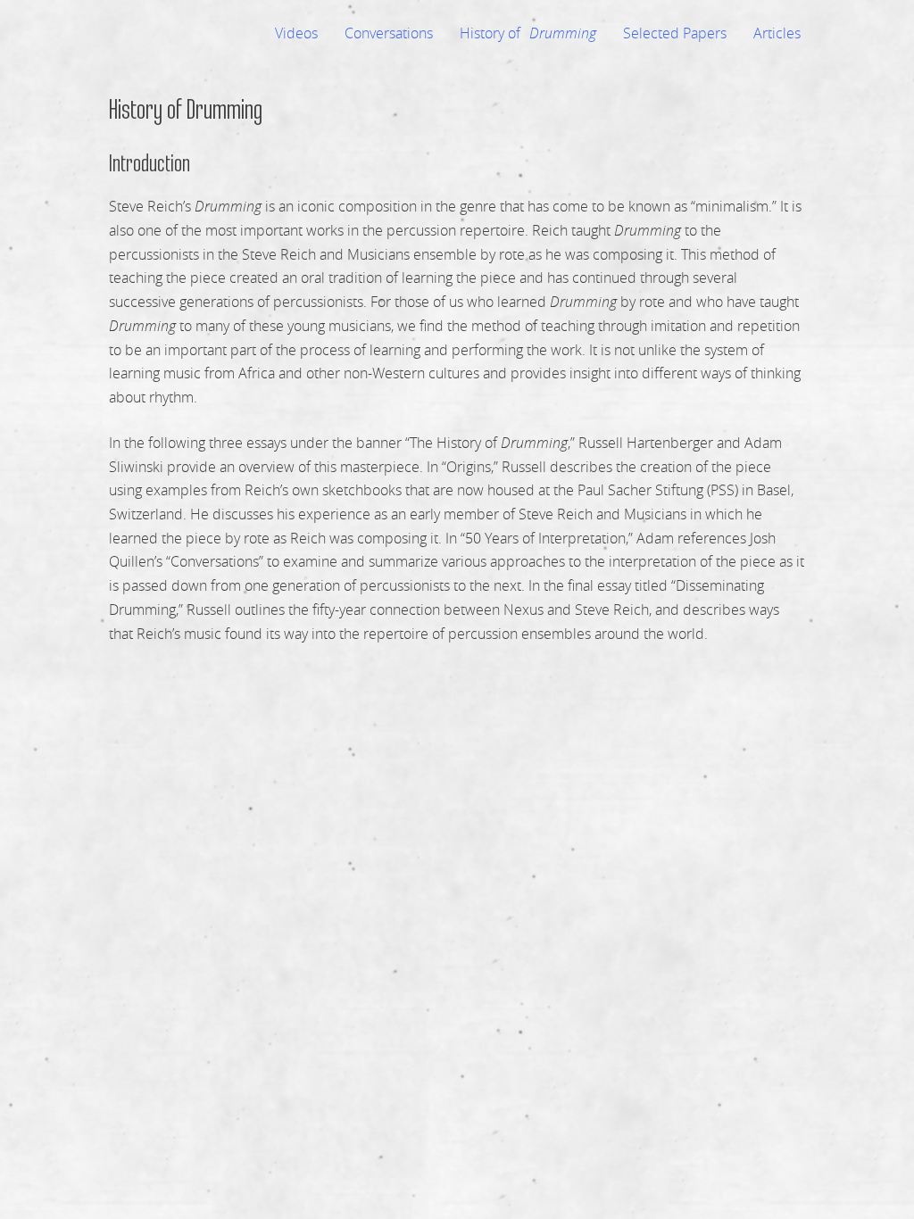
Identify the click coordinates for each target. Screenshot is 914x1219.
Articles (777, 33)
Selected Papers (675, 33)
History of (528, 33)
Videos (296, 33)
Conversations (389, 33)
